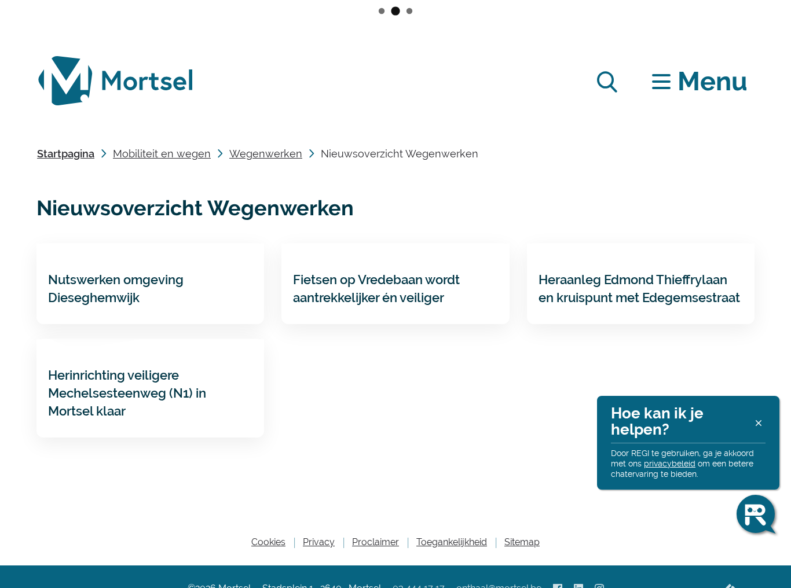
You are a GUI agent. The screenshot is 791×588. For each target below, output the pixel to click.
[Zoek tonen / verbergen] (606, 81)
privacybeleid (669, 463)
